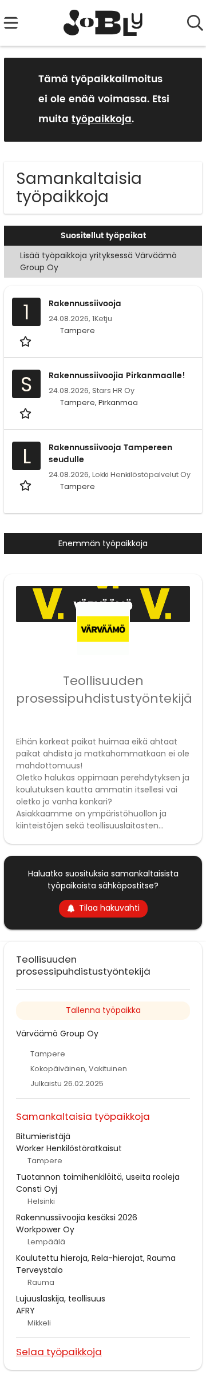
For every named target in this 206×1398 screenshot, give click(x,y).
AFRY (25, 1310)
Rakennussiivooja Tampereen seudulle (110, 454)
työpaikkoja (102, 119)
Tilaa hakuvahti (109, 908)
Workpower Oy (45, 1229)
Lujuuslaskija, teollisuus (60, 1298)
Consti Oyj (36, 1189)
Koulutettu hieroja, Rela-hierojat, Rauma (96, 1258)
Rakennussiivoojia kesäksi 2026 (76, 1217)
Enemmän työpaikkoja (103, 543)
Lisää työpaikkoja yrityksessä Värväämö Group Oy (98, 261)
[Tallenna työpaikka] (26, 340)
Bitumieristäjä (43, 1136)
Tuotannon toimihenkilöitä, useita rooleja (98, 1177)
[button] (184, 99)
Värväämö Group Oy (57, 1033)
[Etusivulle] (103, 23)
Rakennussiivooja (85, 304)
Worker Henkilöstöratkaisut (69, 1148)
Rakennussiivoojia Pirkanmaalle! (117, 376)
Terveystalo (39, 1270)
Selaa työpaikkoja (59, 1351)
